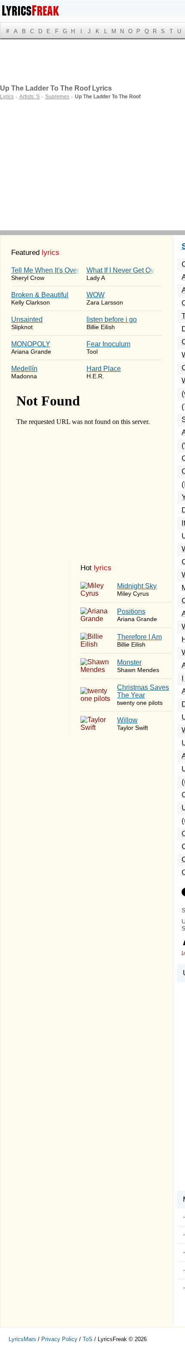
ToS (87, 1339)
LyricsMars (22, 1339)
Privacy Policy (59, 1339)
